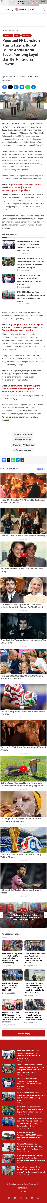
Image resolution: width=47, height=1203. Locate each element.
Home (6, 30)
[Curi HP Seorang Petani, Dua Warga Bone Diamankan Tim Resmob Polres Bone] (34, 1004)
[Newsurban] (24, 9)
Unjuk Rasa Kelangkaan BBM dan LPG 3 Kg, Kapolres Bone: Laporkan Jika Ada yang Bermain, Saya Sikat (29, 1122)
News (17, 35)
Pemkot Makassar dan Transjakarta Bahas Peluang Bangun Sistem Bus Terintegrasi (31, 1146)
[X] (8, 460)
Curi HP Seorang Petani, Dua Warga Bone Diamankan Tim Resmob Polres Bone (33, 1016)
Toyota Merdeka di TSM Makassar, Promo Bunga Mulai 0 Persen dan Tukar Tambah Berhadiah (12, 1017)
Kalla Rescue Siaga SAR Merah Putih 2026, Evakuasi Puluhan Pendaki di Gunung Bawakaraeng (12, 958)
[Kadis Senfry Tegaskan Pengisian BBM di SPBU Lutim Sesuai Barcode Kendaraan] (8, 1135)
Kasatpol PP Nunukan (24, 445)
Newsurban (9, 77)
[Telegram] (18, 460)
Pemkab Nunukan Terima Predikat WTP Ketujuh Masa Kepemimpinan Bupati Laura (21, 187)
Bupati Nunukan (23, 440)
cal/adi (6, 420)
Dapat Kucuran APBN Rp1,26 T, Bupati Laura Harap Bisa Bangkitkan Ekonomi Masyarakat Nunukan (22, 327)
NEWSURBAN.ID (19, 124)
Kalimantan (14, 30)
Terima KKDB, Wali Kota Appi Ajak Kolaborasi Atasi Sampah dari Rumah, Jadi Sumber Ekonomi (34, 958)
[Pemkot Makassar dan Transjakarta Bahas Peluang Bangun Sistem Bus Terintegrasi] (8, 1147)
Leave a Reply (23, 1033)
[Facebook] (4, 460)
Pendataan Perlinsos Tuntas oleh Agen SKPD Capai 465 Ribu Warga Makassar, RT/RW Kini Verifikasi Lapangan (30, 1069)
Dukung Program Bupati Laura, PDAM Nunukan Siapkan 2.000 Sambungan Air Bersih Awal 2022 (21, 388)
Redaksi (23, 1192)
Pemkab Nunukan (24, 450)
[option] (23, 106)
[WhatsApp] (13, 460)
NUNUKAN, (7, 124)
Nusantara (26, 35)
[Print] (22, 460)
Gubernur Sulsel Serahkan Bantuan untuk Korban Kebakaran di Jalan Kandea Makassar (29, 1083)
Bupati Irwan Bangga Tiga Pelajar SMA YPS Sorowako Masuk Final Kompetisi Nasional (31, 1169)
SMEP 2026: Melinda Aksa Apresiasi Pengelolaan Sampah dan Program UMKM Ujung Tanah (31, 1097)
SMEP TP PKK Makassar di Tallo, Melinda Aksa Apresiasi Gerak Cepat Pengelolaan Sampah (30, 1109)
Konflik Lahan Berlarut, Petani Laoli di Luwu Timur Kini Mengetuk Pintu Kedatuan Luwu (23, 917)
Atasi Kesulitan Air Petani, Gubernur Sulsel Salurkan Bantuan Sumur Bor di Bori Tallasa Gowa (28, 1055)
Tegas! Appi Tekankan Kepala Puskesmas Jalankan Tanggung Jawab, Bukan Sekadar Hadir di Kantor (34, 988)
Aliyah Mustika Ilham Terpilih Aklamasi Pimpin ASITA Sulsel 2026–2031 (11, 986)
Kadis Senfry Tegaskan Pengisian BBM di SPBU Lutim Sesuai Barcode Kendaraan (29, 1135)
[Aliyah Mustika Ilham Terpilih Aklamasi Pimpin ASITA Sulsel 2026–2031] (12, 975)
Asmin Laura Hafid (23, 434)
